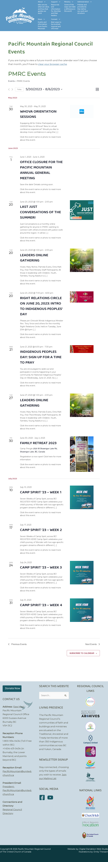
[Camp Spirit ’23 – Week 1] (82, 497)
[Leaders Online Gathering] (82, 260)
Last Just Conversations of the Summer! (40, 212)
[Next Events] (12, 89)
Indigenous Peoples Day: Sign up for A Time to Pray (41, 357)
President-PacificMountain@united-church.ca (17, 790)
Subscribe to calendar (82, 653)
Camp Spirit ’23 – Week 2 (41, 530)
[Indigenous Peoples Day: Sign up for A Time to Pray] (82, 349)
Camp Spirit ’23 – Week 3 (41, 567)
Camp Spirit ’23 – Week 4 (41, 605)
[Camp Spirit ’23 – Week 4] (82, 610)
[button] (44, 1)
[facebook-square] (43, 797)
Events (11, 81)
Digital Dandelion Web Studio (93, 849)
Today (19, 89)
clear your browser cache (52, 64)
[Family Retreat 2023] (82, 454)
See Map (19, 706)
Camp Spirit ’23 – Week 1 (40, 492)
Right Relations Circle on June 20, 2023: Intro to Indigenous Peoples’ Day (41, 306)
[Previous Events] (9, 89)
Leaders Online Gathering (34, 258)
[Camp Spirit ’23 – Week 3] (82, 572)
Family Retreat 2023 (38, 443)
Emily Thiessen (101, 852)
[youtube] (51, 797)
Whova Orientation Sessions (38, 114)
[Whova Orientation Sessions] (82, 111)
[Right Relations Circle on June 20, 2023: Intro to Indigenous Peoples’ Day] (82, 297)
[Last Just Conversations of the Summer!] (82, 210)
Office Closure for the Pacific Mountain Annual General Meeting (41, 170)
